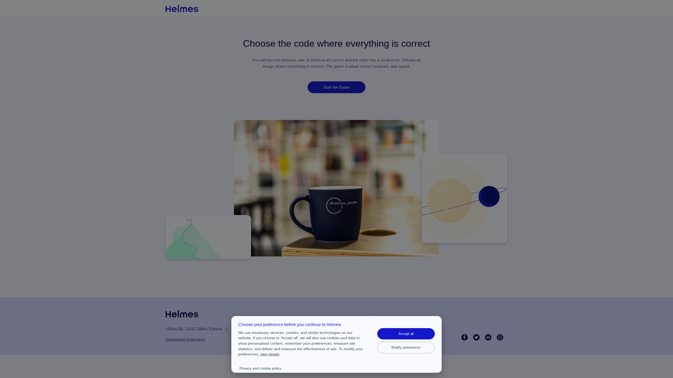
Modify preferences (406, 347)
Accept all (406, 334)
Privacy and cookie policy (260, 368)
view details (269, 354)
